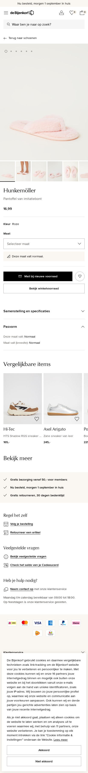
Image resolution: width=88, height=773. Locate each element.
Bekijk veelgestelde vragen (28, 556)
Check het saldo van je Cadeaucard (34, 565)
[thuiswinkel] (50, 635)
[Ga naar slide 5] (26, 51)
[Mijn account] (61, 12)
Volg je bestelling (21, 524)
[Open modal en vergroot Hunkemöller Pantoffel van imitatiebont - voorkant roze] (44, 102)
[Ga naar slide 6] (31, 51)
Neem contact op (21, 589)
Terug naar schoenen (23, 38)
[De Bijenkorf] (22, 12)
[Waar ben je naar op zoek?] (8, 24)
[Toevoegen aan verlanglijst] (80, 276)
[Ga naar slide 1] (6, 51)
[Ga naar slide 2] (11, 51)
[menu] (6, 12)
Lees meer (61, 739)
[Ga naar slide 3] (16, 51)
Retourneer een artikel (25, 532)
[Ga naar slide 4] (21, 51)
